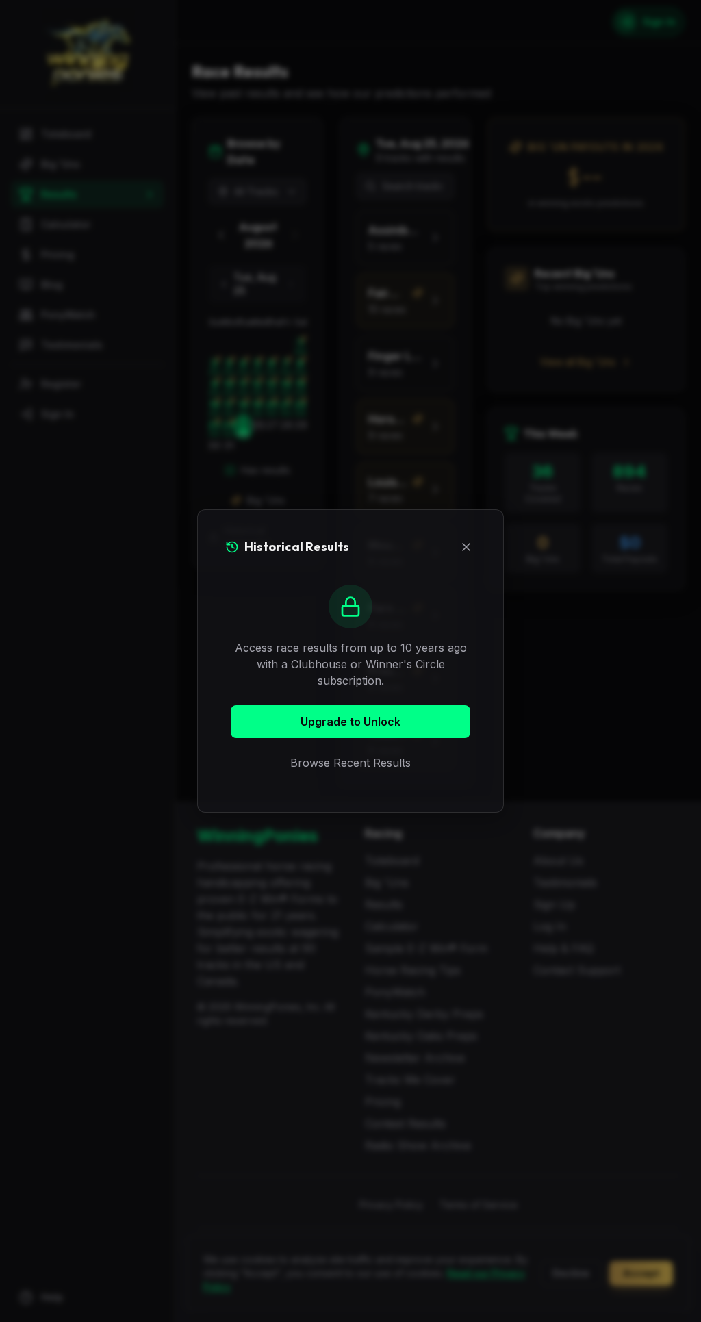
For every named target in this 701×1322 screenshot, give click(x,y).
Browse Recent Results (350, 763)
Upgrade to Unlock (350, 721)
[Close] (466, 547)
